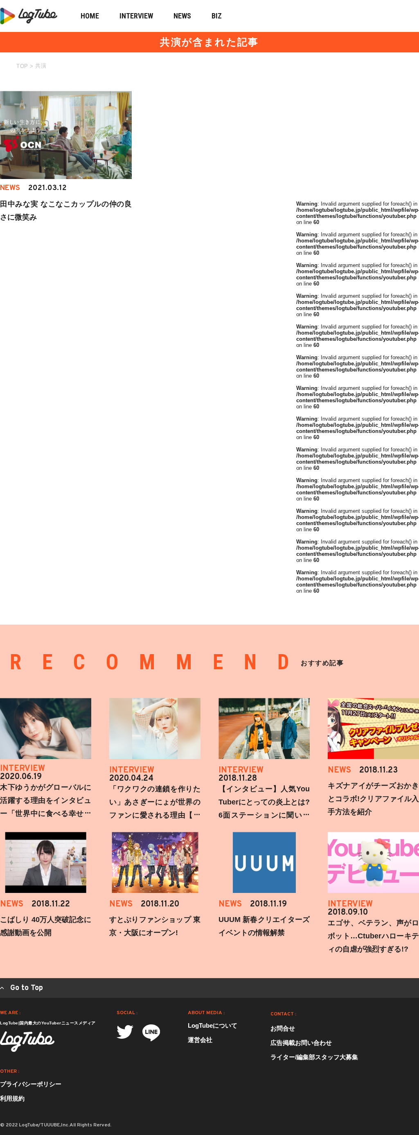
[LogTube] (27, 1041)
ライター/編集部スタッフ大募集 (314, 1056)
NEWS (182, 15)
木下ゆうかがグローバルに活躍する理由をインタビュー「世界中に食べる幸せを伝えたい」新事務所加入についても (45, 813)
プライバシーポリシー (30, 1084)
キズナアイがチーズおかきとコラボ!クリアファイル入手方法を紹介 (373, 799)
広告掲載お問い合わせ (301, 1042)
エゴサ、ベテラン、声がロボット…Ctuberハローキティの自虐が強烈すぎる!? (373, 936)
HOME (90, 15)
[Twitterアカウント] (125, 1032)
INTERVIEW (136, 15)
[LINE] (151, 1032)
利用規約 (12, 1098)
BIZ (217, 15)
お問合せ (282, 1028)
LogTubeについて (212, 1025)
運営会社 (200, 1039)
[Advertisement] (357, 142)
